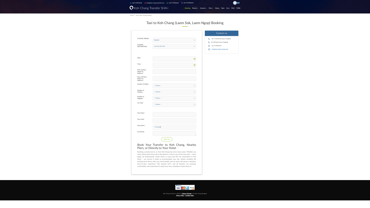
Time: (139, 64)
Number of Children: (140, 91)
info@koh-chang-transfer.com (220, 49)
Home (132, 15)
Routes (194, 8)
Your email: (141, 119)
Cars (227, 8)
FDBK (238, 8)
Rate (222, 8)
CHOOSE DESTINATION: (142, 45)
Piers (210, 8)
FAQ (232, 8)
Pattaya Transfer (187, 193)
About (217, 8)
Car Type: (140, 103)
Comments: (141, 132)
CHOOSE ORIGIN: (143, 38)
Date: (139, 58)
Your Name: (141, 113)
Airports (203, 8)
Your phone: (141, 125)
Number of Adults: (143, 84)
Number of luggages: (140, 97)
